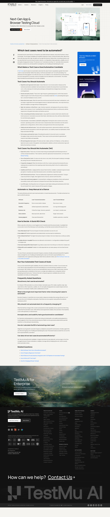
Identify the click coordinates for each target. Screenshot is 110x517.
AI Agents (41, 4)
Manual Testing (24, 155)
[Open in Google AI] (22, 429)
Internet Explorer (62, 419)
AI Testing (46, 435)
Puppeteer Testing (63, 453)
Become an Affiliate (95, 435)
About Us (92, 415)
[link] (12, 5)
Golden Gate (62, 441)
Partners (92, 428)
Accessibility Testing (48, 449)
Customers (93, 419)
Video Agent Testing (48, 423)
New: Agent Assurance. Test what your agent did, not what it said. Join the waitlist (54, 1)
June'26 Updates (94, 457)
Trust (92, 442)
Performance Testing (48, 439)
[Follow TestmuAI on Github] (99, 505)
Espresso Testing (78, 414)
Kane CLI (45, 417)
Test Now (83, 64)
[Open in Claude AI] (15, 429)
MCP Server (46, 426)
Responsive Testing (48, 451)
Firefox (60, 421)
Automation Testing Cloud (49, 412)
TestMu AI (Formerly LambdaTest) (17, 44)
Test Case (20, 71)
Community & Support (95, 426)
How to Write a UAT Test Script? (28, 358)
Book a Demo (27, 29)
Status (76, 447)
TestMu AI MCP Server (79, 468)
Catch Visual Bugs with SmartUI (79, 462)
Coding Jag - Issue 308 (95, 456)
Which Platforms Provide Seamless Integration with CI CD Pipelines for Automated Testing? (43, 355)
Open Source (93, 430)
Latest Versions (78, 441)
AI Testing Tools (78, 443)
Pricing (46, 4)
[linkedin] (14, 62)
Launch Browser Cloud (79, 457)
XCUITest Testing (78, 416)
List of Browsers (62, 416)
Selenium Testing (63, 446)
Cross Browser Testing (48, 428)
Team (92, 446)
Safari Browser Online (63, 425)
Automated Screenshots (49, 446)
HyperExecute (47, 437)
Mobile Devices (62, 434)
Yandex (60, 430)
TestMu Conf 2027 (79, 421)
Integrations (46, 456)
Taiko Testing (62, 455)
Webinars (77, 428)
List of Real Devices (63, 418)
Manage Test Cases (79, 467)
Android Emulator (62, 437)
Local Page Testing (48, 444)
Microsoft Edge (62, 427)
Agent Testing (47, 419)
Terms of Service (94, 437)
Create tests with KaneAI (80, 453)
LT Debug (46, 442)
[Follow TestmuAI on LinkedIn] (93, 505)
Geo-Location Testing (48, 448)
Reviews (92, 424)
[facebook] (13, 55)
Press (92, 421)
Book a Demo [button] (89, 4)
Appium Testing (78, 412)
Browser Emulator (63, 439)
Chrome (61, 423)
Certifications (78, 424)
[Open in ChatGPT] (9, 429)
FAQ (76, 430)
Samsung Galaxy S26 (63, 412)
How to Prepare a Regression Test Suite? (30, 353)
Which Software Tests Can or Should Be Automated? (33, 350)
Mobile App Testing (48, 433)
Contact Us (93, 448)
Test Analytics (47, 458)
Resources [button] (33, 4)
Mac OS (60, 432)
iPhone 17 (61, 414)
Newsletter (77, 426)
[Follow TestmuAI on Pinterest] (101, 505)
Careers (92, 417)
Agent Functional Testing (49, 421)
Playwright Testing (63, 451)
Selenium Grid (62, 448)
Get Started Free (97, 4)
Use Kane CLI (77, 455)
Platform (20, 4)
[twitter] (14, 58)
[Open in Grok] (19, 429)
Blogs (76, 423)
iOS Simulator (62, 436)
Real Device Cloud (47, 430)
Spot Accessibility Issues (80, 465)
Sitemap (76, 445)
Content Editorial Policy (95, 431)
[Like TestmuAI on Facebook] (88, 505)
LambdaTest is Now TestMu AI (95, 413)
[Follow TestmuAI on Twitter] (91, 505)
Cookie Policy (93, 440)
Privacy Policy (93, 439)
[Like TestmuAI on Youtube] (96, 505)
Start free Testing (15, 29)
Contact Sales (19, 394)
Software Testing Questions (78, 437)
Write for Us (93, 433)
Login (82, 4)
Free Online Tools (78, 439)
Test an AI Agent (78, 452)
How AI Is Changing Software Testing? (30, 361)
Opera (60, 428)
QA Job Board (77, 435)
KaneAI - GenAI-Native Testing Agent (48, 415)
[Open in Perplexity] (12, 429)
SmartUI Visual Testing (48, 455)
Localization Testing (48, 453)
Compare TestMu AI (48, 462)
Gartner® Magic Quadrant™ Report (96, 453)
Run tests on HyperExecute (78, 459)
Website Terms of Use (95, 444)
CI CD (55, 95)
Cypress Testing (62, 449)
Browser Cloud (47, 440)
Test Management (47, 431)
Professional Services (48, 460)
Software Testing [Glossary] (78, 432)
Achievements (94, 423)
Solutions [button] (26, 4)
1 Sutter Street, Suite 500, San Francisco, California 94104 (14, 453)
